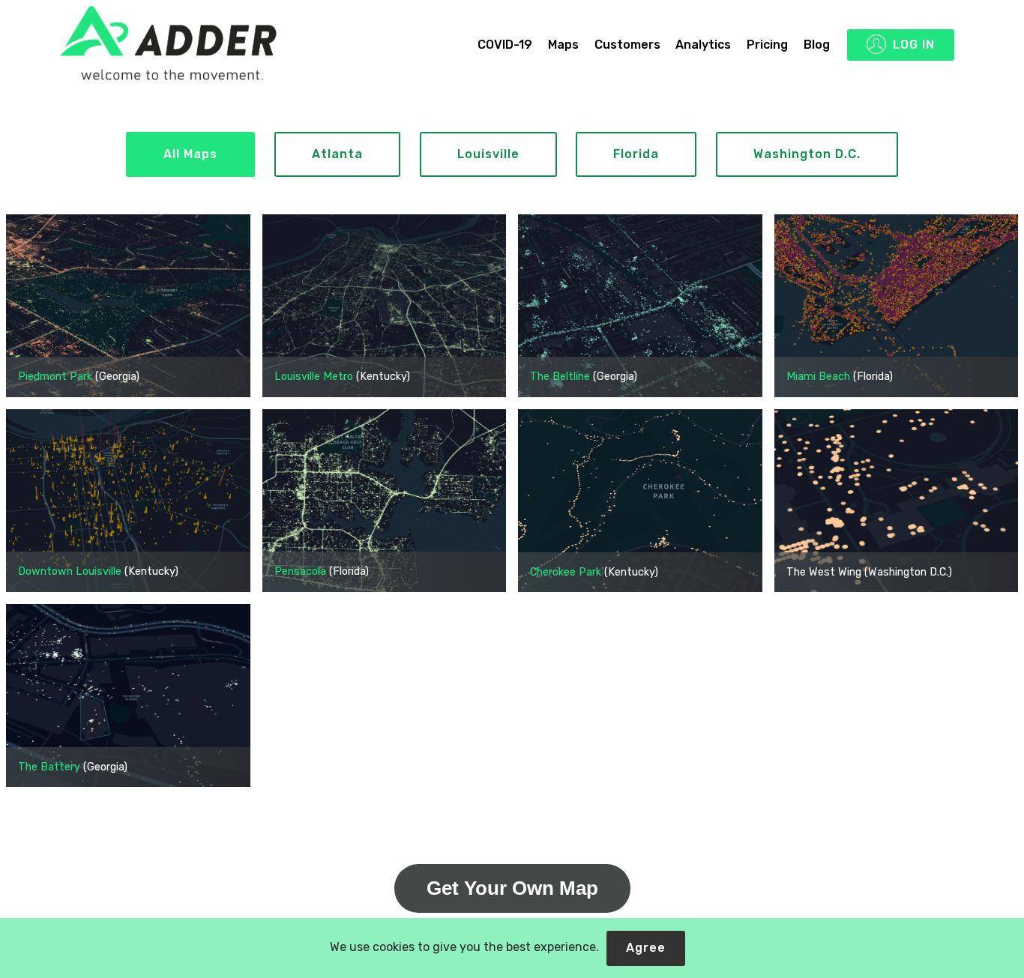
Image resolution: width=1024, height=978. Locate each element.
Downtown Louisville (69, 571)
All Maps (190, 154)
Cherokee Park (565, 572)
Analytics (703, 44)
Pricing (767, 44)
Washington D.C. (807, 154)
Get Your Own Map (512, 888)
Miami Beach (818, 376)
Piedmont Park (55, 376)
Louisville (488, 154)
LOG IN (914, 44)
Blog (817, 44)
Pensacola (300, 571)
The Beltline (560, 376)
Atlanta (337, 154)
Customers (627, 44)
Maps (563, 44)
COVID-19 (505, 44)
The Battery (49, 767)
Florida (636, 154)
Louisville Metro (313, 376)
